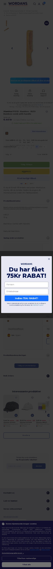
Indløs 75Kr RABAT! (26, 298)
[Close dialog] (49, 259)
